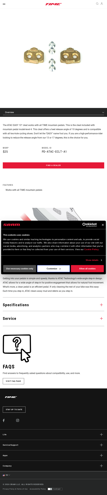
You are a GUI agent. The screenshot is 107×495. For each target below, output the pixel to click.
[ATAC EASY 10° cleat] (52, 56)
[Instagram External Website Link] (17, 421)
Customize (52, 268)
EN (6, 475)
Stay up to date (14, 410)
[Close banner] (103, 225)
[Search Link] (97, 4)
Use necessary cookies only (19, 268)
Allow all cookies (87, 268)
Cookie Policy (91, 249)
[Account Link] (102, 4)
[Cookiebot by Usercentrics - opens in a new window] (84, 225)
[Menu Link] (4, 4)
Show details (92, 260)
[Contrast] (50, 489)
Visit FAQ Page (13, 381)
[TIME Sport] (53, 4)
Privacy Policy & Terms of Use (15, 489)
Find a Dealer (53, 165)
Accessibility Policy (38, 489)
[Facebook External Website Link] (4, 421)
